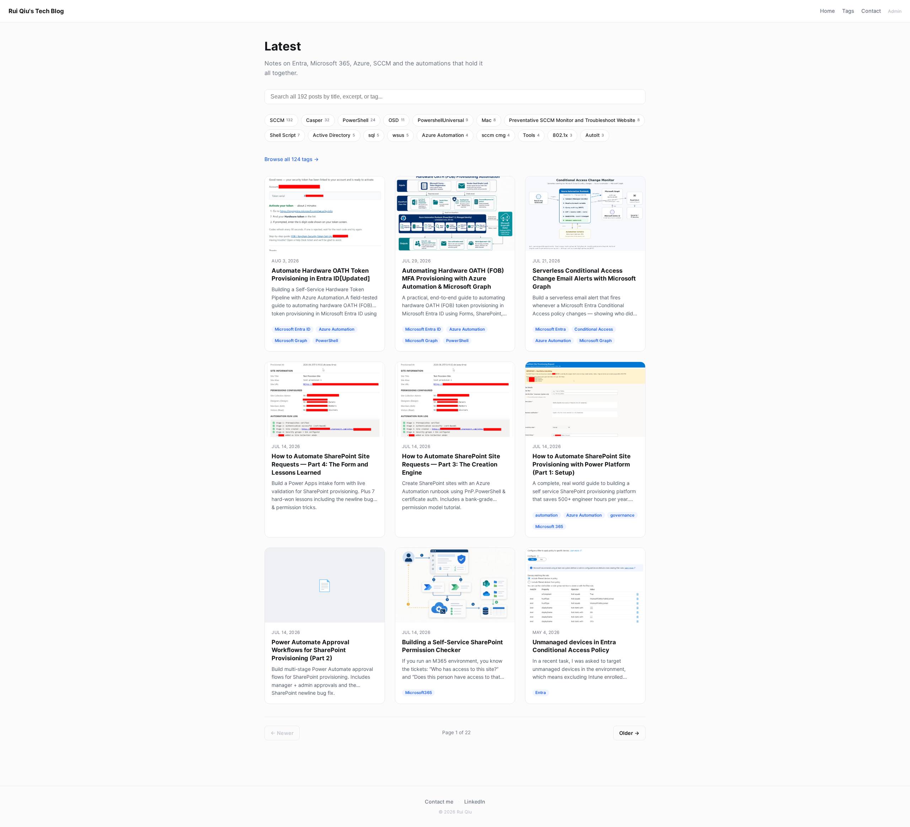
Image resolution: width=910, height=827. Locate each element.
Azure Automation (445, 135)
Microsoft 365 (549, 526)
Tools (531, 135)
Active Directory (334, 135)
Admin (894, 11)
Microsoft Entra (550, 329)
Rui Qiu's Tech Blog (36, 11)
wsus (400, 135)
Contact (871, 11)
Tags (848, 11)
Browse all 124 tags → (291, 159)
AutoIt (594, 135)
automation (546, 515)
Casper (318, 120)
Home (827, 11)
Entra (540, 692)
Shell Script (285, 135)
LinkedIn (474, 802)
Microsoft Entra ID (292, 329)
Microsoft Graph (291, 340)
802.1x (562, 135)
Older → (629, 733)
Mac (489, 120)
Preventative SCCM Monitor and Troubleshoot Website (574, 120)
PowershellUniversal (443, 120)
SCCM (281, 120)
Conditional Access (593, 329)
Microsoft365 (418, 692)
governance (622, 515)
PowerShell (359, 120)
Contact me (439, 802)
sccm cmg (496, 135)
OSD (397, 120)
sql (373, 135)
